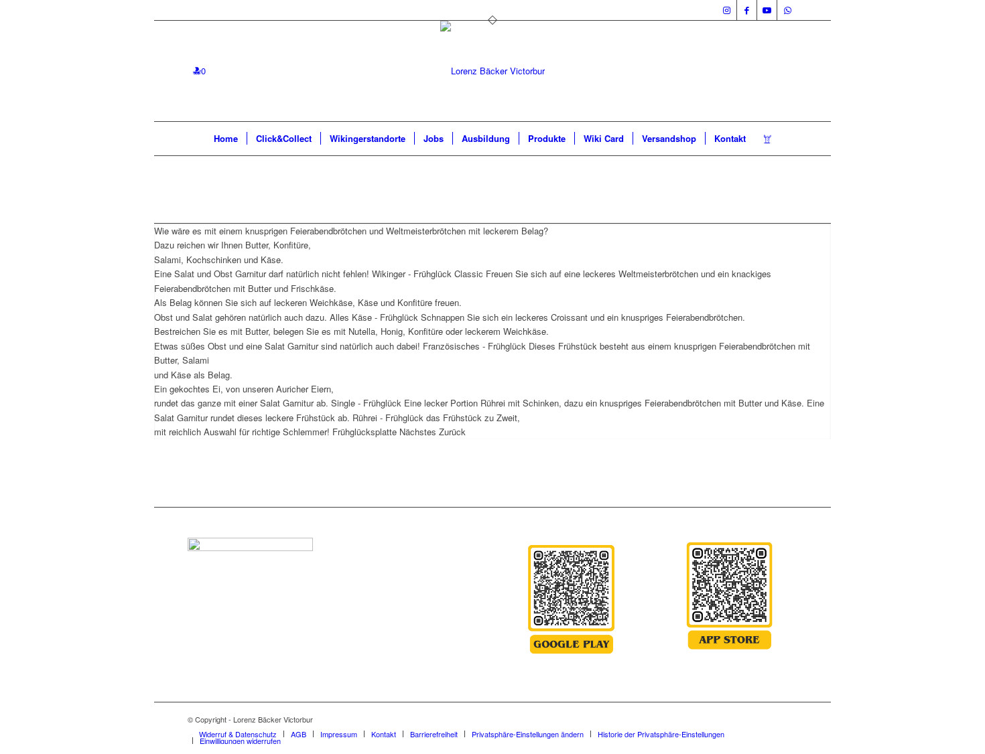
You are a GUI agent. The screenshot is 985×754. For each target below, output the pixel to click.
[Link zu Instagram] (726, 10)
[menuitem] (226, 138)
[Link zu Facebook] (747, 10)
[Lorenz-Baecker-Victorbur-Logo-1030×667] (492, 71)
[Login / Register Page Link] (767, 138)
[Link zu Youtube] (767, 10)
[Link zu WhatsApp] (787, 10)
